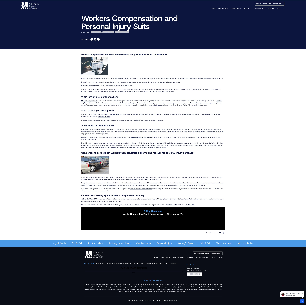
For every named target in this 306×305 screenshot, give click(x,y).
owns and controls (137, 137)
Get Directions (194, 274)
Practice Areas (236, 8)
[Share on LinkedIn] (98, 39)
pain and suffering (194, 103)
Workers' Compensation (122, 32)
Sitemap (175, 300)
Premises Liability (108, 32)
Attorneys (247, 8)
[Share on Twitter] (95, 39)
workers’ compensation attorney (141, 189)
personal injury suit (155, 105)
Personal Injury (96, 32)
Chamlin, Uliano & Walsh (91, 199)
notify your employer (112, 114)
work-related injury (104, 116)
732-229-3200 (172, 205)
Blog (278, 8)
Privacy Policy (167, 300)
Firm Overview (223, 8)
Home (214, 8)
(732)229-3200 (269, 4)
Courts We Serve (259, 8)
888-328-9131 (190, 205)
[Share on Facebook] (91, 39)
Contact (271, 8)
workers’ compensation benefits (117, 143)
